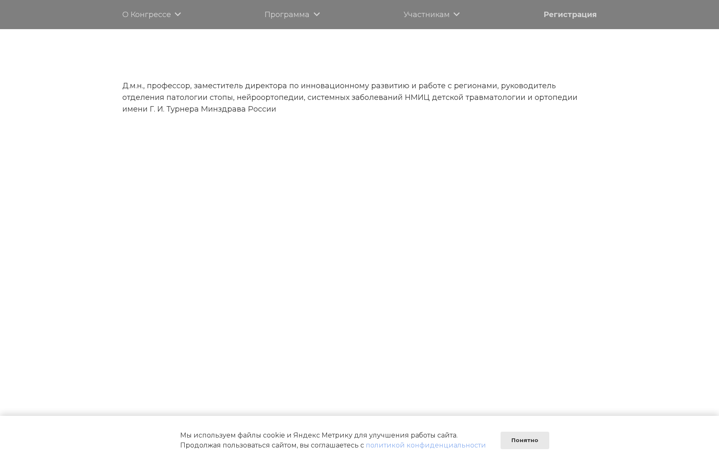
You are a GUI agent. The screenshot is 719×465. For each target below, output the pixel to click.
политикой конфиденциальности (426, 445)
